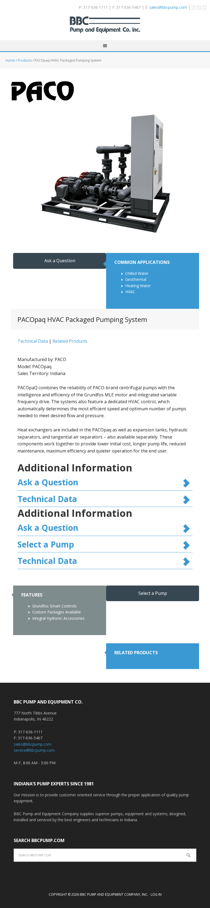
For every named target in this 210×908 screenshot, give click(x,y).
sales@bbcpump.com (168, 7)
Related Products (69, 341)
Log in (156, 894)
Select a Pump (46, 544)
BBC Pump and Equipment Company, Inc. (105, 28)
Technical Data (33, 341)
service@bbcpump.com (34, 750)
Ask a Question (59, 261)
